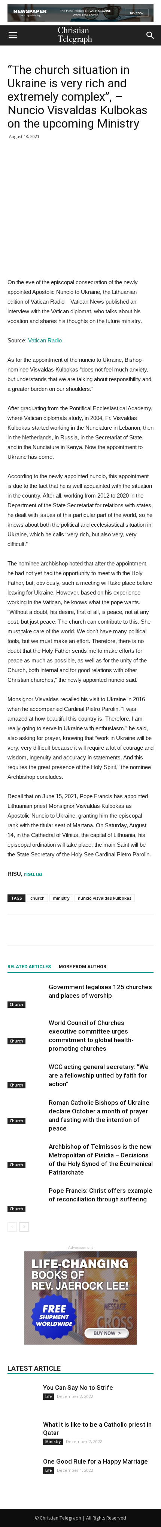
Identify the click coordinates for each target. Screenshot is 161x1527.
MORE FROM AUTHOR (82, 966)
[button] (150, 35)
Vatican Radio (45, 340)
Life (48, 1396)
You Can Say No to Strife (78, 1387)
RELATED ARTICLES (29, 966)
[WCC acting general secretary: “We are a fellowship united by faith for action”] (26, 1075)
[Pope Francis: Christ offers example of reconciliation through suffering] (26, 1199)
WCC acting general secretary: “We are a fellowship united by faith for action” (99, 1075)
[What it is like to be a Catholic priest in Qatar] (22, 1435)
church (37, 898)
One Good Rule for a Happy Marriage (95, 1461)
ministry (61, 898)
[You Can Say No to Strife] (22, 1393)
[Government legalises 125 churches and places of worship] (26, 995)
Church (16, 1004)
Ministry (53, 1441)
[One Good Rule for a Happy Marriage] (22, 1472)
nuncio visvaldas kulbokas (104, 898)
